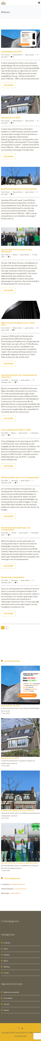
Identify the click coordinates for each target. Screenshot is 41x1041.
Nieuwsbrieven (17, 55)
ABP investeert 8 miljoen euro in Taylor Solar (18, 324)
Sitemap (6, 1010)
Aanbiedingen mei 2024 (11, 51)
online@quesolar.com (18, 884)
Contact (6, 973)
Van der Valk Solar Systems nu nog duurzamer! (16, 250)
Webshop (7, 967)
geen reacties (29, 55)
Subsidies (7, 955)
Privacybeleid (8, 998)
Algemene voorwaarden (11, 992)
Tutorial (13, 533)
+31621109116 (15, 893)
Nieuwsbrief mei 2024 (10, 117)
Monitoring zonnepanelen (12, 577)
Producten (7, 943)
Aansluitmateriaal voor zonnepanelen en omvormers (19, 376)
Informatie (14, 380)
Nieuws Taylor (17, 328)
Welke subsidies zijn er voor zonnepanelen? (20, 477)
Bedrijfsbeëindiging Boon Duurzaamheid (19, 189)
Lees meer (8, 85)
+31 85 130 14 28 (20, 889)
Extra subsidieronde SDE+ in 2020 (16, 430)
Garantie (6, 1004)
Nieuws (15, 255)
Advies (6, 949)
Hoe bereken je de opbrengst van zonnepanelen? (15, 528)
